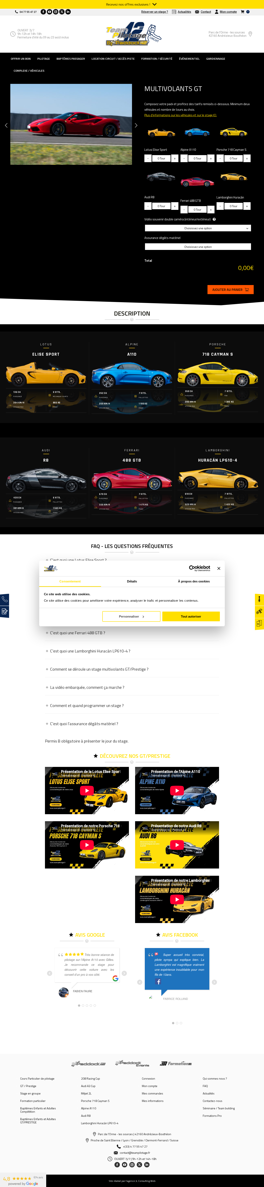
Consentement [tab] (70, 581)
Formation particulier (33, 1101)
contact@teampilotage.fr (135, 1152)
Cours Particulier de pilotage (37, 1078)
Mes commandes (152, 1093)
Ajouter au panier (227, 289)
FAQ (205, 1086)
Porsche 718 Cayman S (95, 1101)
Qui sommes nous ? (215, 1078)
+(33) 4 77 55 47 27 (135, 1146)
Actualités (208, 1093)
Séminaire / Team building (219, 1108)
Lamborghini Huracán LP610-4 (99, 1123)
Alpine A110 (88, 1108)
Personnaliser (129, 616)
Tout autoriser (191, 616)
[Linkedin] (147, 1164)
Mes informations (153, 1101)
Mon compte (149, 1086)
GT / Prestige (28, 1086)
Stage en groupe (30, 1093)
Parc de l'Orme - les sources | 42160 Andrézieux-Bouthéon (134, 1134)
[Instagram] (132, 1164)
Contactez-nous (212, 1101)
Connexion (148, 1078)
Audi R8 (86, 1115)
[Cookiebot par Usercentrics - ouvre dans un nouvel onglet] (192, 568)
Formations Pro (212, 1115)
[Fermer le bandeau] (218, 568)
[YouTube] (124, 1164)
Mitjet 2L (86, 1093)
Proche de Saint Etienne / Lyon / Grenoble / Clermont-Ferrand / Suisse (134, 1140)
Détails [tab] (132, 581)
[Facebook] (117, 1164)
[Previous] (6, 125)
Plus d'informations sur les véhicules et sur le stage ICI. (180, 115)
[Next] (136, 125)
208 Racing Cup (90, 1078)
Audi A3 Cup (88, 1086)
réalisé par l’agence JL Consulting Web (135, 1181)
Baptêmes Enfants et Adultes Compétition (38, 1110)
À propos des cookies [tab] (194, 581)
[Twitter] (139, 1164)
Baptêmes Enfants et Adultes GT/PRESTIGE (38, 1120)
